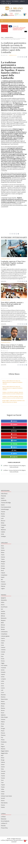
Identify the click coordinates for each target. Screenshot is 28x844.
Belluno (3, 616)
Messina (3, 708)
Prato (2, 744)
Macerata (3, 694)
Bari (2, 579)
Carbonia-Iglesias (5, 636)
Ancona (3, 566)
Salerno (3, 762)
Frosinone (3, 667)
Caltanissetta (4, 631)
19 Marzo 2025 (4, 55)
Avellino (3, 611)
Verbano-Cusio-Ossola (6, 796)
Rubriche (3, 825)
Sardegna (3, 536)
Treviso (3, 787)
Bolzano (3, 625)
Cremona (3, 649)
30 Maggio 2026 (5, 350)
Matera (2, 701)
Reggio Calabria (5, 751)
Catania (3, 640)
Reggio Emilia (4, 753)
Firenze (3, 564)
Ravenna (3, 748)
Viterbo (3, 807)
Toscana (3, 511)
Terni (2, 780)
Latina (2, 681)
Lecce (2, 683)
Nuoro (2, 712)
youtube (15, 434)
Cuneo (2, 654)
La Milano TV (22, 1)
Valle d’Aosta (4, 493)
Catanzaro (3, 584)
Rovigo (2, 760)
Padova (3, 721)
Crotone (3, 652)
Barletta (3, 613)
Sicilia (2, 534)
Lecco (2, 685)
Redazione (8, 1)
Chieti (2, 643)
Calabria (3, 532)
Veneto (3, 505)
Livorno (3, 688)
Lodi (2, 690)
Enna (2, 656)
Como (2, 645)
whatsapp (15, 443)
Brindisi (3, 629)
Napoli (2, 577)
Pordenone (3, 742)
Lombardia (3, 500)
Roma (2, 570)
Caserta (3, 638)
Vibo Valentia (4, 803)
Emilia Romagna (5, 509)
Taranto (3, 776)
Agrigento (3, 598)
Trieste (2, 559)
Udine (2, 789)
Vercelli (3, 798)
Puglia (2, 527)
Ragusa (3, 746)
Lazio (2, 518)
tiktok (15, 450)
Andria (2, 602)
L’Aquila (3, 573)
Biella (2, 622)
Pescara (3, 733)
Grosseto (3, 672)
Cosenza (3, 647)
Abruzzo (3, 520)
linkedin (15, 440)
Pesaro (2, 730)
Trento (2, 555)
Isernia (2, 676)
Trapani (3, 785)
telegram (15, 447)
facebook (15, 421)
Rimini (2, 758)
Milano (2, 552)
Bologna (3, 561)
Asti (2, 609)
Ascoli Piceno (4, 607)
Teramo (3, 778)
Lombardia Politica (12, 55)
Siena (2, 769)
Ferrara (3, 661)
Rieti (2, 755)
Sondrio (3, 773)
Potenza (3, 582)
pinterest (15, 437)
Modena (3, 703)
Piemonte (3, 496)
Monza (2, 706)
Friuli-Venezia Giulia (6, 507)
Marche (3, 514)
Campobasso (4, 575)
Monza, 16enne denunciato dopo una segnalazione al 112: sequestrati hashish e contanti (12, 382)
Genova (3, 550)
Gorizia (2, 670)
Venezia (3, 557)
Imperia (3, 674)
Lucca (2, 692)
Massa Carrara (4, 699)
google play (15, 456)
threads (15, 430)
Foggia (2, 663)
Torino (2, 548)
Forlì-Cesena (4, 665)
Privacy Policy (4, 828)
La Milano (3, 1)
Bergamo (3, 620)
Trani (2, 782)
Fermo (2, 658)
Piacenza (3, 735)
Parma (2, 724)
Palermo (3, 586)
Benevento (3, 618)
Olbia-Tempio (4, 717)
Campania (3, 525)
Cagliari (3, 588)
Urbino (2, 791)
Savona (3, 767)
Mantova (3, 697)
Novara (2, 710)
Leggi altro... (4, 364)
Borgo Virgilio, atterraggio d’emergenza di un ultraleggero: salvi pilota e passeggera (20, 28)
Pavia (2, 726)
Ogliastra (3, 715)
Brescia (3, 627)
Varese (2, 794)
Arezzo (2, 604)
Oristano (3, 719)
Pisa (2, 737)
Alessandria (4, 600)
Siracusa (3, 771)
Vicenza (3, 805)
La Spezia (3, 679)
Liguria (2, 498)
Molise (2, 523)
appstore (15, 453)
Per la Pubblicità (15, 1)
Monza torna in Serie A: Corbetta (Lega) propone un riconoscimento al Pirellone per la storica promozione (13, 346)
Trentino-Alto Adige (6, 502)
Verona (2, 800)
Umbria (3, 516)
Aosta (2, 545)
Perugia (3, 568)
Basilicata (3, 529)
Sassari (2, 764)
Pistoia (2, 739)
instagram (15, 424)
